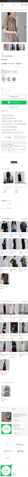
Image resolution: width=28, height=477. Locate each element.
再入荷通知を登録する (14, 96)
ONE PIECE (10, 10)
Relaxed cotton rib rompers (4, 354)
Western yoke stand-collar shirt (5, 269)
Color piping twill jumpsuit (23, 354)
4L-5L (15, 71)
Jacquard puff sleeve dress (23, 317)
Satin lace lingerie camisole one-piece (6, 372)
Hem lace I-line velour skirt (23, 251)
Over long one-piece (22, 10)
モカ (3, 79)
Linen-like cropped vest (13, 354)
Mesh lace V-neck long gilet (14, 317)
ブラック (13, 79)
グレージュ (8, 79)
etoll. (6, 10)
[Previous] (1, 47)
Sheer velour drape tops (4, 234)
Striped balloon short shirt (23, 234)
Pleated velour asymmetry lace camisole (6, 251)
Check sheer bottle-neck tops (4, 286)
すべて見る (24, 218)
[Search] (22, 4)
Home (2, 10)
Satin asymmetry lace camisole (5, 335)
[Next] (26, 47)
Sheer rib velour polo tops (23, 269)
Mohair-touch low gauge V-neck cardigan (16, 269)
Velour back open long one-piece (15, 251)
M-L (4, 71)
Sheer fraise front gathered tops (14, 234)
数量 (2, 88)
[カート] (25, 4)
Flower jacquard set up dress (14, 335)
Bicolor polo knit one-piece (4, 317)
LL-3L (9, 71)
